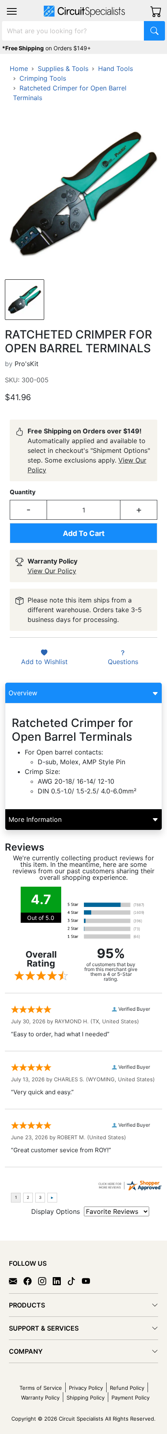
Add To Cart (84, 533)
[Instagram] (45, 1281)
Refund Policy (127, 1388)
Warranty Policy (40, 1397)
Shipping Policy (85, 1397)
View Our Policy (52, 571)
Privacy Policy (86, 1388)
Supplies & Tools (63, 68)
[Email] (16, 1281)
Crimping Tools (42, 78)
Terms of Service (40, 1388)
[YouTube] (89, 1281)
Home (19, 68)
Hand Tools (115, 68)
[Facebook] (31, 1281)
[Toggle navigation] (11, 11)
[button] (11, 11)
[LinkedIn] (60, 1281)
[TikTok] (74, 1281)
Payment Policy (130, 1397)
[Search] (154, 31)
